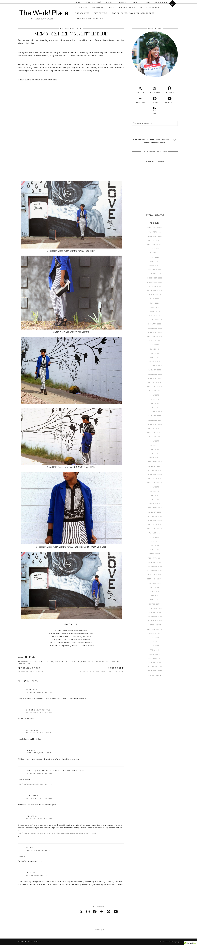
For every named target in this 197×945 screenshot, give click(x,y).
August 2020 (155, 295)
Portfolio (97, 8)
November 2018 (155, 378)
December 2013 (155, 617)
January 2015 (155, 562)
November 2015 (155, 520)
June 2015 (154, 541)
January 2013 (155, 662)
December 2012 (155, 667)
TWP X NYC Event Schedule (89, 19)
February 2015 (155, 558)
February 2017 (155, 462)
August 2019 (155, 341)
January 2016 (155, 512)
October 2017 (154, 428)
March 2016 (154, 504)
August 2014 (155, 583)
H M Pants (86, 662)
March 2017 (154, 458)
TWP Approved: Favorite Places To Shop (133, 13)
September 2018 (154, 387)
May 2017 (155, 449)
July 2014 (154, 587)
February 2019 (155, 366)
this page (172, 139)
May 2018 (155, 403)
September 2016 (154, 483)
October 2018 (154, 382)
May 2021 (155, 257)
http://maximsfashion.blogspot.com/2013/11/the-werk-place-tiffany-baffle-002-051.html (57, 833)
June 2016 (154, 491)
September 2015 (154, 529)
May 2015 (155, 545)
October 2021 (154, 240)
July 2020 (154, 299)
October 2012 (154, 675)
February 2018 (155, 412)
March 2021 (154, 265)
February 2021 (155, 270)
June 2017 (154, 445)
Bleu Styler (32, 796)
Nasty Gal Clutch (107, 662)
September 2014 (154, 579)
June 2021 (154, 253)
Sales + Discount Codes (152, 8)
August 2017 (155, 437)
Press (111, 8)
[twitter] (81, 911)
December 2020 (154, 278)
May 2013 (155, 646)
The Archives (82, 13)
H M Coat (76, 662)
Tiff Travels (100, 13)
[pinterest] (108, 911)
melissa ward (32, 730)
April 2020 (155, 311)
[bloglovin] (101, 911)
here (76, 630)
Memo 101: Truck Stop (30, 669)
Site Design (98, 929)
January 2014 (155, 612)
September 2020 (155, 290)
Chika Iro (30, 873)
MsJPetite (31, 848)
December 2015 (155, 516)
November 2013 (155, 621)
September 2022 (155, 228)
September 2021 (154, 244)
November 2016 (155, 474)
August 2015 (155, 533)
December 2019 (155, 328)
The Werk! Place (43, 12)
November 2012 (155, 671)
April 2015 (155, 550)
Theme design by (169, 942)
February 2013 (155, 658)
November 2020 (154, 282)
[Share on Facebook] (26, 657)
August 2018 (155, 391)
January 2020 (154, 324)
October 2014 (154, 575)
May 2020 (154, 307)
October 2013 (154, 625)
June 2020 (155, 303)
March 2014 (154, 604)
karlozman (31, 816)
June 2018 (154, 399)
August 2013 (155, 633)
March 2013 (154, 654)
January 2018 (155, 416)
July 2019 (155, 345)
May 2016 (155, 495)
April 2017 (155, 453)
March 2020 (154, 316)
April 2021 (155, 261)
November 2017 (155, 424)
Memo (79, 29)
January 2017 (155, 466)
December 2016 (155, 470)
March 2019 (154, 362)
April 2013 (155, 650)
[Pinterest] (143, 175)
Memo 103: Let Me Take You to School (102, 669)
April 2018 (155, 408)
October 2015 (154, 525)
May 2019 (155, 353)
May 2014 (155, 596)
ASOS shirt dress (62, 662)
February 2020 (155, 320)
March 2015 (154, 554)
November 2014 (154, 571)
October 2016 (154, 479)
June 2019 (154, 349)
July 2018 (155, 395)
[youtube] (116, 911)
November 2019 (155, 332)
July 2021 (155, 249)
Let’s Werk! (81, 8)
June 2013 (154, 642)
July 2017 (155, 441)
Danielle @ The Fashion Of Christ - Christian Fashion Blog (55, 771)
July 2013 (155, 637)
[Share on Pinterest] (33, 657)
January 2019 (155, 370)
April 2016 (155, 499)
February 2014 (155, 608)
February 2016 (155, 508)
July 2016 (155, 487)
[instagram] (88, 911)
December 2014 (155, 566)
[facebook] (95, 911)
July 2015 (155, 537)
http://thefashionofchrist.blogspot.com (35, 784)
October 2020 (154, 286)
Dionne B (30, 750)
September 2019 (154, 336)
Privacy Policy (127, 8)
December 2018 (155, 374)
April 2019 (155, 357)
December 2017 (155, 420)
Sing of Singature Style (38, 710)
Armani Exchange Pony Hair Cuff (37, 662)
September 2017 (154, 433)
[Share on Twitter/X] (30, 657)
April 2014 (155, 600)
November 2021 (155, 236)
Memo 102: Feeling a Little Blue (71, 34)
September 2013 (154, 629)
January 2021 (155, 274)
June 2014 (154, 591)
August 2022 (155, 232)
